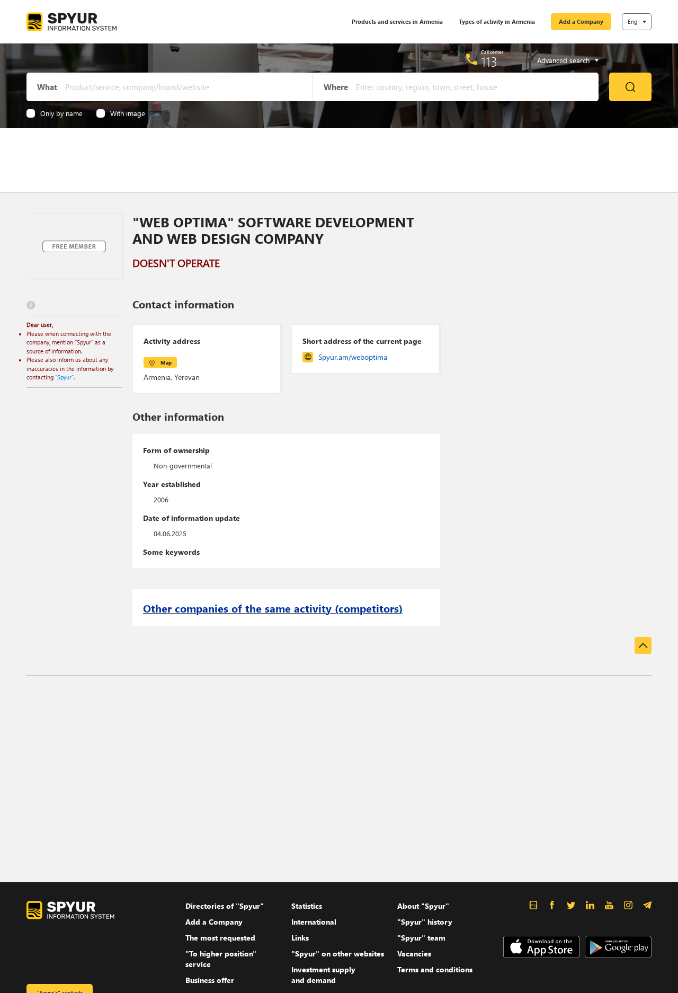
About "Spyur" (423, 906)
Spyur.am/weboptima (352, 357)
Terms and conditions (434, 969)
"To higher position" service (220, 958)
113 (489, 61)
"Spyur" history (424, 922)
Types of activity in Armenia (497, 21)
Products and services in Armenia (397, 21)
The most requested (220, 938)
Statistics (306, 906)
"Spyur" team (421, 938)
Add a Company (581, 21)
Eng (632, 21)
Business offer (209, 980)
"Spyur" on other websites (337, 953)
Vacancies (414, 953)
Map (166, 362)
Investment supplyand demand (323, 974)
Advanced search (563, 60)
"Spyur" (64, 377)
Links (300, 938)
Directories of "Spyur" (224, 906)
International (313, 922)
